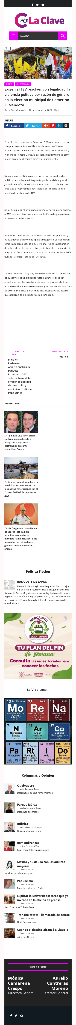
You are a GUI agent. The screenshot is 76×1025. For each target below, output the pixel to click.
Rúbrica (63, 356)
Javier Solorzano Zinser (29, 789)
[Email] (66, 125)
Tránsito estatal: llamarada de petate (43, 915)
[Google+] (46, 125)
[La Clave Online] (40, 19)
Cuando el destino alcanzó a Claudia (42, 930)
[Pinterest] (53, 125)
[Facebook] (32, 4)
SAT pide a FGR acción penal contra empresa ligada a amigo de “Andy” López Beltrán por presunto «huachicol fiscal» (19, 442)
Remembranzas (28, 843)
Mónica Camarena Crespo (30, 808)
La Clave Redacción (17, 110)
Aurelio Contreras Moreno (31, 827)
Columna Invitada (27, 869)
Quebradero (25, 786)
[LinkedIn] (59, 125)
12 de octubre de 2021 (40, 110)
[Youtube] (43, 4)
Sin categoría (22, 84)
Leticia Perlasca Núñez (29, 846)
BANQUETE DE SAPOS (32, 582)
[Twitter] (37, 4)
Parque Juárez (27, 804)
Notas (9, 84)
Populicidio (25, 881)
